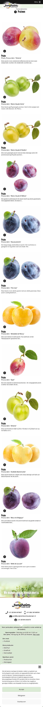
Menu (36, 2)
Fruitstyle (7, 641)
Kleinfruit (7, 648)
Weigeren (21, 695)
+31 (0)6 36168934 (32, 612)
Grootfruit (7, 650)
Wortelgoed (7, 662)
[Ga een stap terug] (15, 12)
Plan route (36, 634)
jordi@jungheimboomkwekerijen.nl (24, 616)
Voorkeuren (21, 702)
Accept (21, 689)
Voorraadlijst (8, 653)
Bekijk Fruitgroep (21, 43)
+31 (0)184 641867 (15, 612)
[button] (40, 667)
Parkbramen (8, 659)
